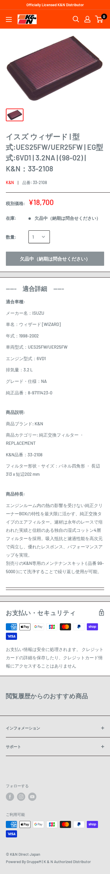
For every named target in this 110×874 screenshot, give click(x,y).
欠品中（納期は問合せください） (55, 258)
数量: (11, 237)
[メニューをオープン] (9, 19)
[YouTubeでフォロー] (32, 797)
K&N (10, 182)
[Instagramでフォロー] (21, 797)
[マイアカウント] (87, 19)
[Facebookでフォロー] (10, 797)
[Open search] (76, 19)
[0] (99, 19)
